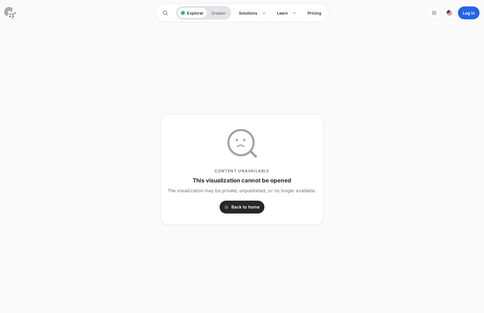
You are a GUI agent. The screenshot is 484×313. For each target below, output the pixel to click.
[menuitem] (252, 13)
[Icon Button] (165, 12)
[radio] (192, 13)
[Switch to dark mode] (434, 12)
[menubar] (280, 13)
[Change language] (449, 12)
